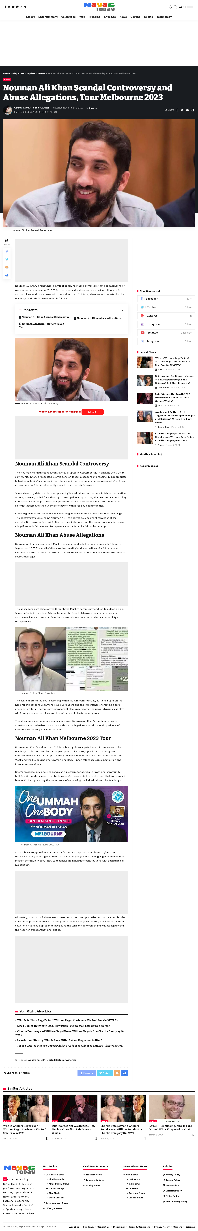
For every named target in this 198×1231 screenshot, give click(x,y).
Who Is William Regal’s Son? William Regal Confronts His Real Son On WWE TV (67, 1020)
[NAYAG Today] (99, 7)
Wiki (160, 406)
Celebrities (163, 387)
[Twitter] (9, 7)
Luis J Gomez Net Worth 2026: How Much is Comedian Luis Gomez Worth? (63, 1025)
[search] (175, 7)
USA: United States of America (58, 1060)
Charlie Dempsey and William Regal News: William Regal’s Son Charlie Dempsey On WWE (174, 437)
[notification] (170, 7)
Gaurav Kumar (22, 107)
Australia (34, 1060)
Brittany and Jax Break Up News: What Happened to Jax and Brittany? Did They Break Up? (174, 380)
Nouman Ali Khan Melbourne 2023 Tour (41, 325)
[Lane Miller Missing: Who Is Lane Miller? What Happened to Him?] (172, 1108)
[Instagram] (21, 7)
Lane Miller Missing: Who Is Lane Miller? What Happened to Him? (59, 1040)
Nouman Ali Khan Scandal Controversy (45, 317)
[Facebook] (5, 7)
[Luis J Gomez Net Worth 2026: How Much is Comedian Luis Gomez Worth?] (145, 398)
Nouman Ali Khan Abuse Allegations (99, 318)
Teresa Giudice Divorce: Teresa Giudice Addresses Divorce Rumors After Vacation (70, 1045)
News (7, 79)
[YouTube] (13, 7)
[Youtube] (166, 332)
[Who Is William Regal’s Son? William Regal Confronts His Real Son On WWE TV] (145, 362)
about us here (26, 1213)
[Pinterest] (17, 7)
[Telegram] (25, 7)
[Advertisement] (99, 43)
